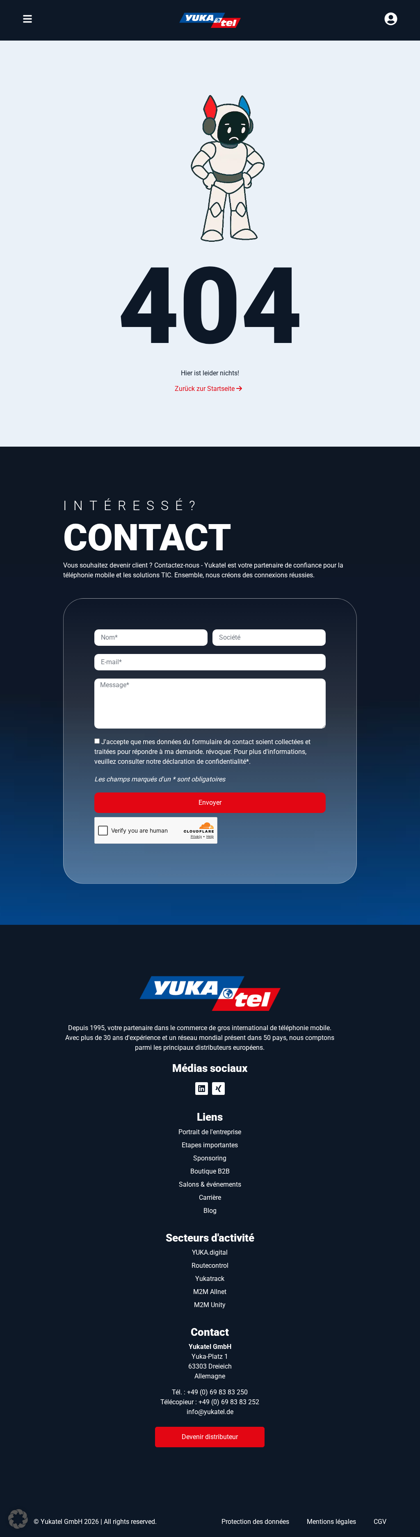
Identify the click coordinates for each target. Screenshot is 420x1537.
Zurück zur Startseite (205, 389)
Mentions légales (331, 1522)
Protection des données (255, 1522)
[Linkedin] (201, 1088)
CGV (380, 1522)
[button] (18, 1519)
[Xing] (218, 1088)
